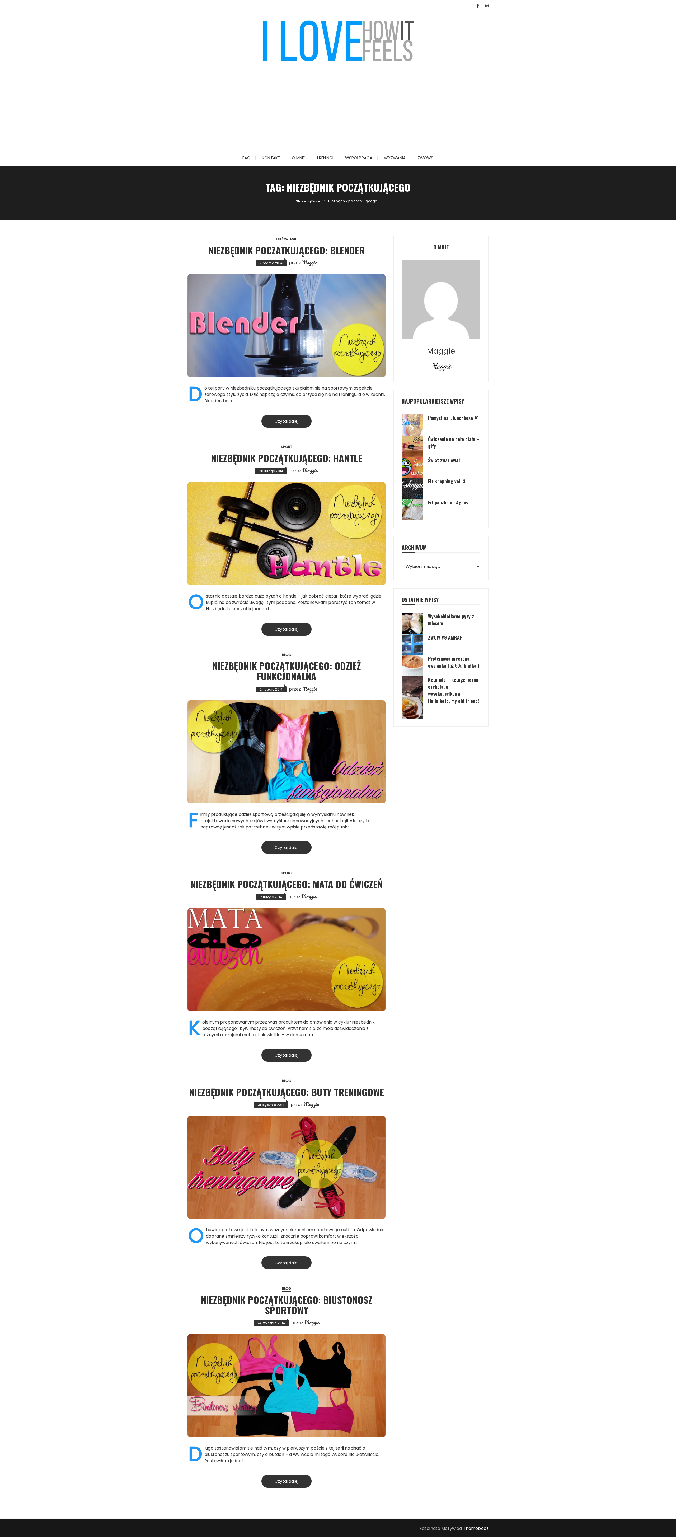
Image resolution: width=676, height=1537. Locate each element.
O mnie (298, 157)
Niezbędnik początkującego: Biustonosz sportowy (286, 1305)
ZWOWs (425, 157)
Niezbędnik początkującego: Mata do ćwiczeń (286, 884)
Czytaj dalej (286, 421)
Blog (286, 654)
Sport (286, 446)
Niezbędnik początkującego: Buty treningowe (286, 1092)
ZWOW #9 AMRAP (445, 637)
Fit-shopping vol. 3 (447, 481)
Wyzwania (395, 157)
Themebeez (476, 1528)
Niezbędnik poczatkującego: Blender (286, 250)
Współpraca (359, 157)
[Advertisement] (338, 102)
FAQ (246, 157)
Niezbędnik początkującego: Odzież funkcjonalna (286, 671)
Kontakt (271, 157)
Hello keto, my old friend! (453, 700)
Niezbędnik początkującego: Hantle (286, 458)
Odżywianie (286, 239)
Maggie (309, 262)
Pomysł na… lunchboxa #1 (453, 417)
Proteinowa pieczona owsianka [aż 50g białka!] (454, 662)
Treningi (324, 157)
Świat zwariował (444, 460)
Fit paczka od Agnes (448, 502)
